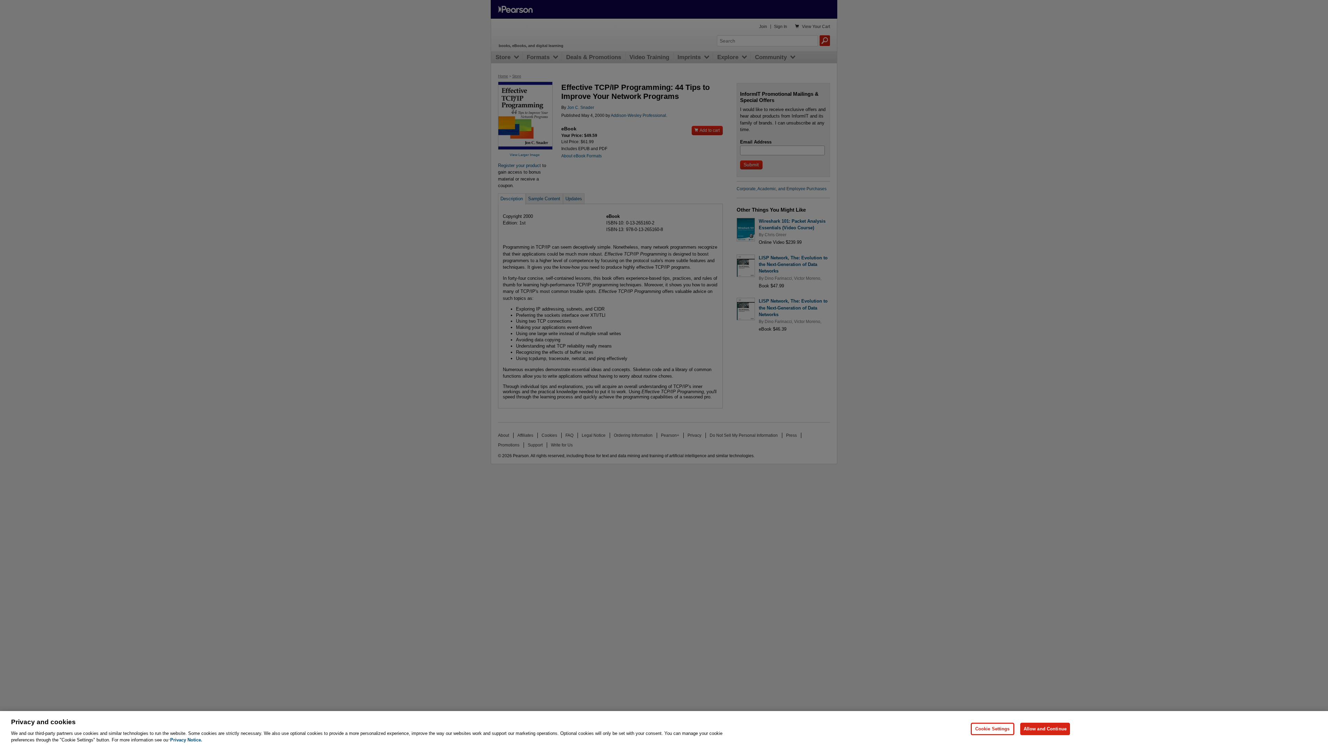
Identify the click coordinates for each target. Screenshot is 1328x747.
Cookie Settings (992, 728)
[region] (664, 729)
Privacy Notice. (186, 740)
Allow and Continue (1045, 728)
